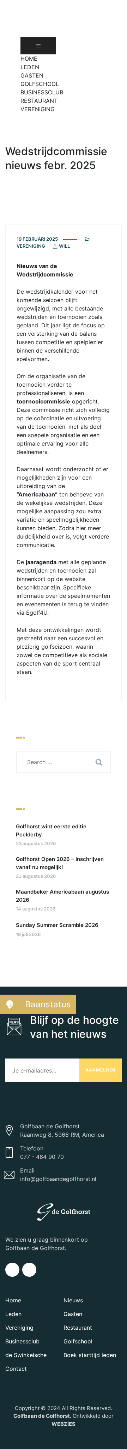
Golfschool (78, 1341)
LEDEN (29, 67)
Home (13, 1300)
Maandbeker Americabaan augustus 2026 (62, 895)
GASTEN (31, 75)
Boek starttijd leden (90, 1354)
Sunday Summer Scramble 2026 (57, 925)
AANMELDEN (100, 1070)
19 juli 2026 (28, 934)
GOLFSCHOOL (39, 83)
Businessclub (22, 1341)
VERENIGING (37, 109)
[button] (24, 117)
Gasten (73, 1313)
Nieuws (73, 1300)
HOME (28, 58)
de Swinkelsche (26, 1354)
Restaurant (78, 1327)
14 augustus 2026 (35, 909)
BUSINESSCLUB (41, 92)
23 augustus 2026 (36, 843)
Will (64, 246)
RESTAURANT (39, 100)
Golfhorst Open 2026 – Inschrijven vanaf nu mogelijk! (60, 863)
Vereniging (31, 246)
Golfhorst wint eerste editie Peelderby (51, 830)
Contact (16, 1368)
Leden (13, 1313)
